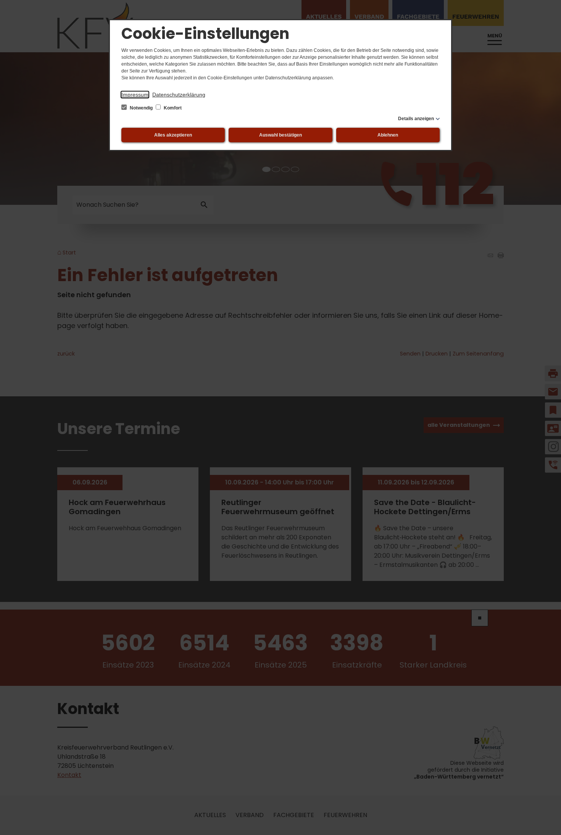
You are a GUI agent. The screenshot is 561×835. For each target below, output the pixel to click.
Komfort (172, 108)
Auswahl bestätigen (280, 135)
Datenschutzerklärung (178, 95)
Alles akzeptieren (173, 135)
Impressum (134, 95)
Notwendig (141, 108)
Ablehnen (387, 135)
